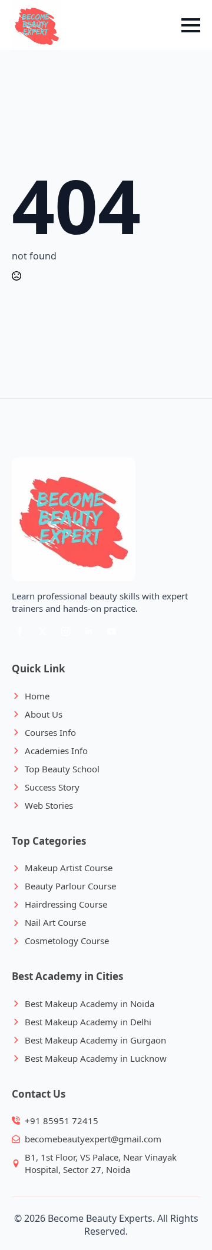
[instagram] (66, 631)
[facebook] (20, 631)
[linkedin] (89, 631)
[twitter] (43, 631)
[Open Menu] (190, 25)
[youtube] (112, 631)
